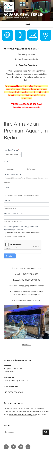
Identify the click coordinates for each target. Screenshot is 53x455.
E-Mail (7, 187)
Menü (28, 24)
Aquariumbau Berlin (24, 14)
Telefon (7, 200)
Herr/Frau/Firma (11, 150)
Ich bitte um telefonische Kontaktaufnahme (23, 233)
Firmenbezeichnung (12, 174)
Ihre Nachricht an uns (13, 213)
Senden (9, 256)
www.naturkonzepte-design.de (26, 295)
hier (44, 77)
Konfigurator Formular (21, 77)
